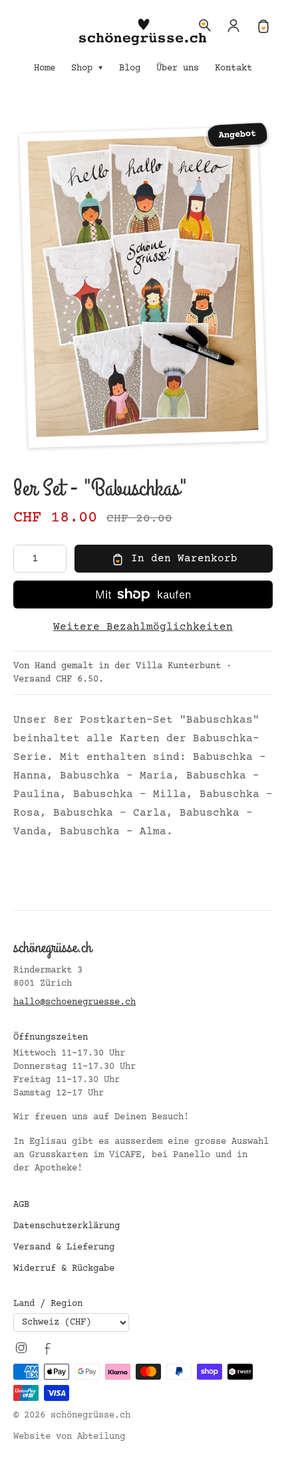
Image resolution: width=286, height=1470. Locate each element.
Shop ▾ (87, 68)
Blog (129, 68)
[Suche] (205, 25)
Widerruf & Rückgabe (63, 1268)
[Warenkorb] (263, 25)
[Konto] (234, 25)
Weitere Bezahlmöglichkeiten (143, 627)
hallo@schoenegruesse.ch (74, 1002)
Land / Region (47, 1304)
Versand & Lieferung (63, 1247)
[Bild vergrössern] (143, 287)
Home (44, 68)
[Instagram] (21, 1348)
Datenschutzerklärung (66, 1226)
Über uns (177, 68)
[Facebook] (48, 1348)
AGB (21, 1205)
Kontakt (233, 68)
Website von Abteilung (69, 1436)
